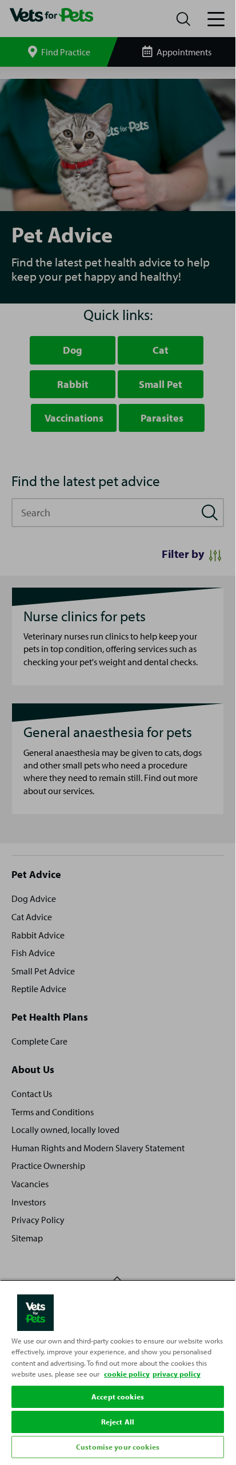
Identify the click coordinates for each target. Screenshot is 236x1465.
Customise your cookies (117, 1446)
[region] (117, 1370)
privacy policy (177, 1373)
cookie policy (127, 1373)
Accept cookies (117, 1396)
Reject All (117, 1421)
